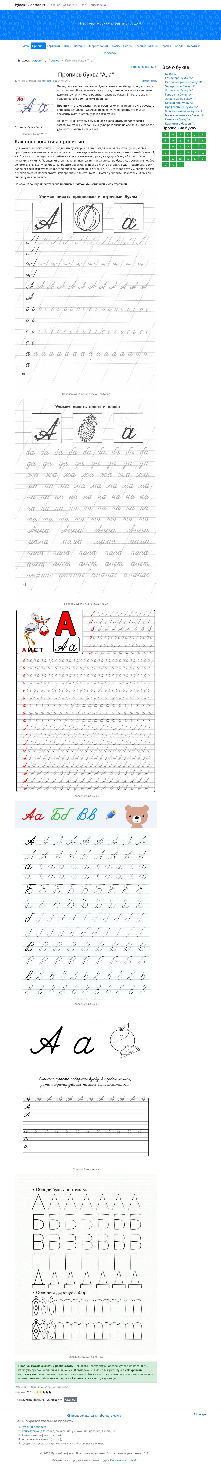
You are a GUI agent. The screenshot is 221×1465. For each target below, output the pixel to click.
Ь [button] (203, 158)
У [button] (180, 152)
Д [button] (195, 134)
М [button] (173, 146)
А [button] (165, 134)
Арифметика (97, 5)
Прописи (38, 46)
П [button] (195, 146)
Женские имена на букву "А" (184, 111)
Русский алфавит (33, 1427)
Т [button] (173, 152)
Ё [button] (165, 140)
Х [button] (195, 152)
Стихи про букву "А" (179, 78)
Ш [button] (173, 158)
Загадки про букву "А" (180, 86)
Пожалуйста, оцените (30, 1399)
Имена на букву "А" (178, 119)
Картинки (53, 46)
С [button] (165, 152)
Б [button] (173, 134)
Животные (193, 46)
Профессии (110, 53)
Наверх (200, 1414)
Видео (127, 46)
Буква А (170, 73)
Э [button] (165, 164)
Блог (82, 5)
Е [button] (202, 134)
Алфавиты (70, 5)
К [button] (203, 140)
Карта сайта (112, 1415)
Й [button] (195, 140)
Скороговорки (98, 46)
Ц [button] (203, 152)
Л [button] (165, 146)
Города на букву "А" (178, 94)
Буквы (25, 46)
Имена (153, 46)
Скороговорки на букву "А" (183, 82)
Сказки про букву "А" (179, 103)
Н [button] (180, 146)
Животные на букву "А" (180, 98)
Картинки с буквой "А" (180, 123)
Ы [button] (195, 158)
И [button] (188, 140)
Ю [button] (173, 164)
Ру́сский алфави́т (30, 5)
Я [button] (180, 164)
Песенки (140, 46)
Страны (165, 46)
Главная (54, 5)
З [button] (180, 140)
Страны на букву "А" (179, 90)
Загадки (79, 46)
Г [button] (188, 134)
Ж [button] (173, 140)
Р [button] (203, 146)
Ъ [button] (188, 158)
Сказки (116, 46)
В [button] (180, 134)
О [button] (188, 146)
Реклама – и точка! (123, 1460)
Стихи (67, 46)
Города (179, 46)
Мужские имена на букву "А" (184, 115)
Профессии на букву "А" (181, 107)
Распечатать (150, 80)
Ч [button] (165, 158)
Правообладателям (83, 1415)
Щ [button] (180, 158)
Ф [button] (188, 152)
